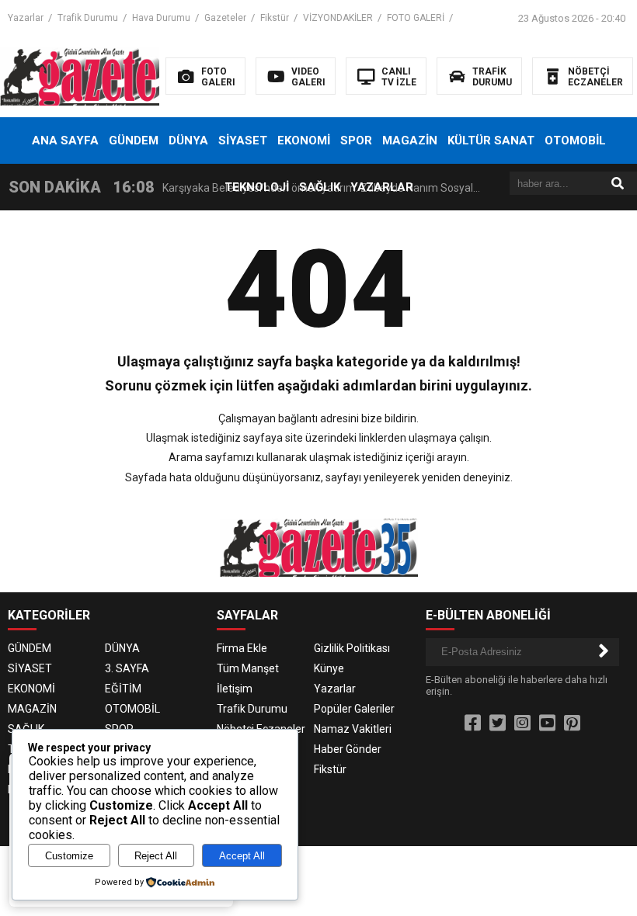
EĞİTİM (123, 688)
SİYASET (242, 140)
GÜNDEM (133, 140)
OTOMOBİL (575, 140)
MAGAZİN (409, 140)
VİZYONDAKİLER (338, 17)
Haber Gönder (347, 749)
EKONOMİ (303, 140)
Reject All (155, 856)
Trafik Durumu (87, 17)
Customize (69, 856)
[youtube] (547, 723)
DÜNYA (188, 140)
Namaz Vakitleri (353, 729)
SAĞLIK (319, 187)
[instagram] (522, 723)
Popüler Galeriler (354, 709)
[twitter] (497, 723)
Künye (329, 668)
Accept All (242, 856)
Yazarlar (26, 17)
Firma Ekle (242, 648)
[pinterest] (572, 723)
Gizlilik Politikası (352, 648)
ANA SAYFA (65, 140)
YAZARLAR (381, 187)
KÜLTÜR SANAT (490, 140)
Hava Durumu (161, 17)
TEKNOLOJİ (257, 187)
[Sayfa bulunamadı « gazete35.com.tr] (99, 75)
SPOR (356, 140)
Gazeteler (225, 17)
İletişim (234, 688)
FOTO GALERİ (415, 17)
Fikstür (274, 17)
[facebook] (473, 723)
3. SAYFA (127, 668)
